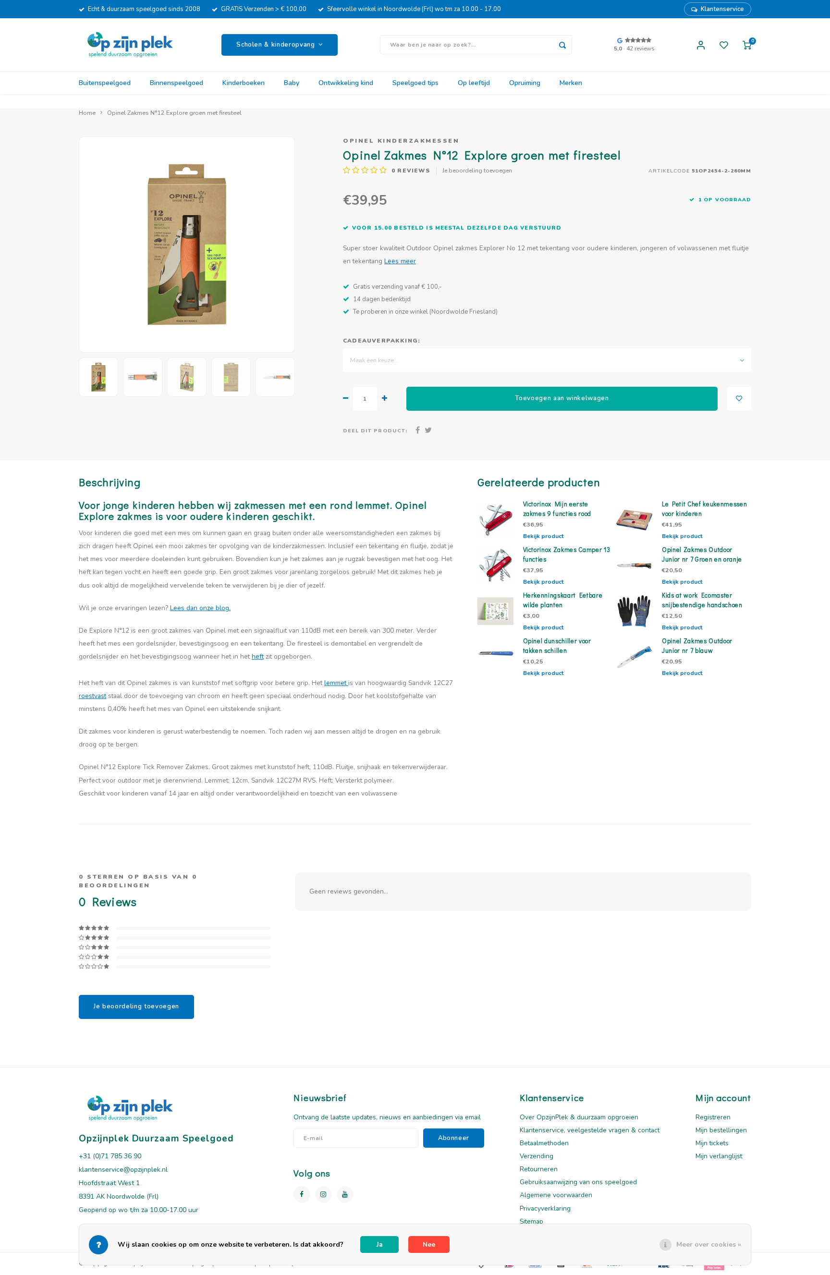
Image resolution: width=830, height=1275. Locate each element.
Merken (571, 82)
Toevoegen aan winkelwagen (562, 398)
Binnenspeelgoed (176, 82)
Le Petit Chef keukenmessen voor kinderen (704, 509)
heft (258, 656)
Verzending (536, 1156)
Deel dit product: (375, 430)
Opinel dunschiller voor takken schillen (557, 646)
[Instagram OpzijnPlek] (323, 1194)
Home (87, 113)
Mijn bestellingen (721, 1130)
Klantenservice (722, 9)
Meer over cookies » (708, 1244)
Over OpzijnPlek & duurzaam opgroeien (579, 1117)
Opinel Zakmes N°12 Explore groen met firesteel (174, 113)
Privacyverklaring (545, 1208)
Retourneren (539, 1169)
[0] (747, 44)
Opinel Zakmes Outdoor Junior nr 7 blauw (697, 646)
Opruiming (524, 82)
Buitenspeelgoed (105, 82)
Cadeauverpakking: (381, 340)
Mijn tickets (712, 1143)
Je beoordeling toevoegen (477, 170)
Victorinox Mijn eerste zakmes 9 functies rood (557, 509)
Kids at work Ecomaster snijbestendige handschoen (702, 600)
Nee (429, 1244)
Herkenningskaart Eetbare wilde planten (563, 600)
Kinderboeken (243, 82)
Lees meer (400, 261)
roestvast (92, 695)
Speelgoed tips (415, 82)
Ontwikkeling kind (345, 82)
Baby (291, 82)
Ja (380, 1244)
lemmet (336, 682)
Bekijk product (543, 536)
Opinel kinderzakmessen (401, 140)
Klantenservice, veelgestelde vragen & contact (589, 1130)
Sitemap (531, 1221)
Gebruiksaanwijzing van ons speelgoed (578, 1182)
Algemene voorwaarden (556, 1195)
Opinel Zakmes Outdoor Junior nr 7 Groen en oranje (702, 554)
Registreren (713, 1117)
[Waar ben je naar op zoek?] (562, 44)
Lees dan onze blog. (200, 608)
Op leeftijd (474, 82)
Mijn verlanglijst (719, 1156)
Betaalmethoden (544, 1143)
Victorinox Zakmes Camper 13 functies (566, 554)
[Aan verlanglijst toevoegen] (739, 399)
